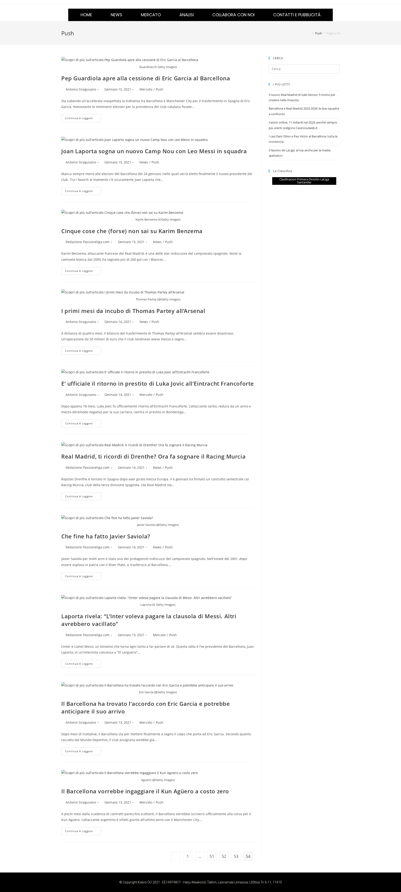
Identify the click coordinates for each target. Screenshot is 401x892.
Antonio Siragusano (81, 89)
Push (159, 89)
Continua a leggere (83, 117)
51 (212, 856)
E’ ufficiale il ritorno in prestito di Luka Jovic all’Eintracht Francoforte (157, 383)
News (116, 15)
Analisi (186, 15)
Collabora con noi (233, 15)
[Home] (309, 33)
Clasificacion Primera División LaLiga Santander (304, 180)
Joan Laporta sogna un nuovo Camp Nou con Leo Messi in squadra (154, 151)
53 (236, 856)
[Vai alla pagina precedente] (175, 856)
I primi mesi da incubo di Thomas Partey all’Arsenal (133, 311)
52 (224, 856)
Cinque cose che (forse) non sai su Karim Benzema (132, 231)
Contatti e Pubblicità (296, 15)
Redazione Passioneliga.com (88, 242)
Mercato (151, 15)
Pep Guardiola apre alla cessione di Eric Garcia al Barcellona (145, 78)
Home (86, 15)
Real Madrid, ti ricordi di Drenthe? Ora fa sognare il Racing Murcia (153, 456)
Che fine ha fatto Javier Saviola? (105, 536)
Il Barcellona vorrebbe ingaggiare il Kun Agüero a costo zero (145, 791)
